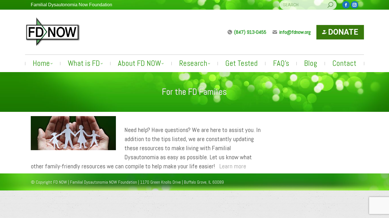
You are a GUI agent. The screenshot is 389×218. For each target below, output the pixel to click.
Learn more (232, 166)
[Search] (330, 5)
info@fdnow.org (295, 32)
